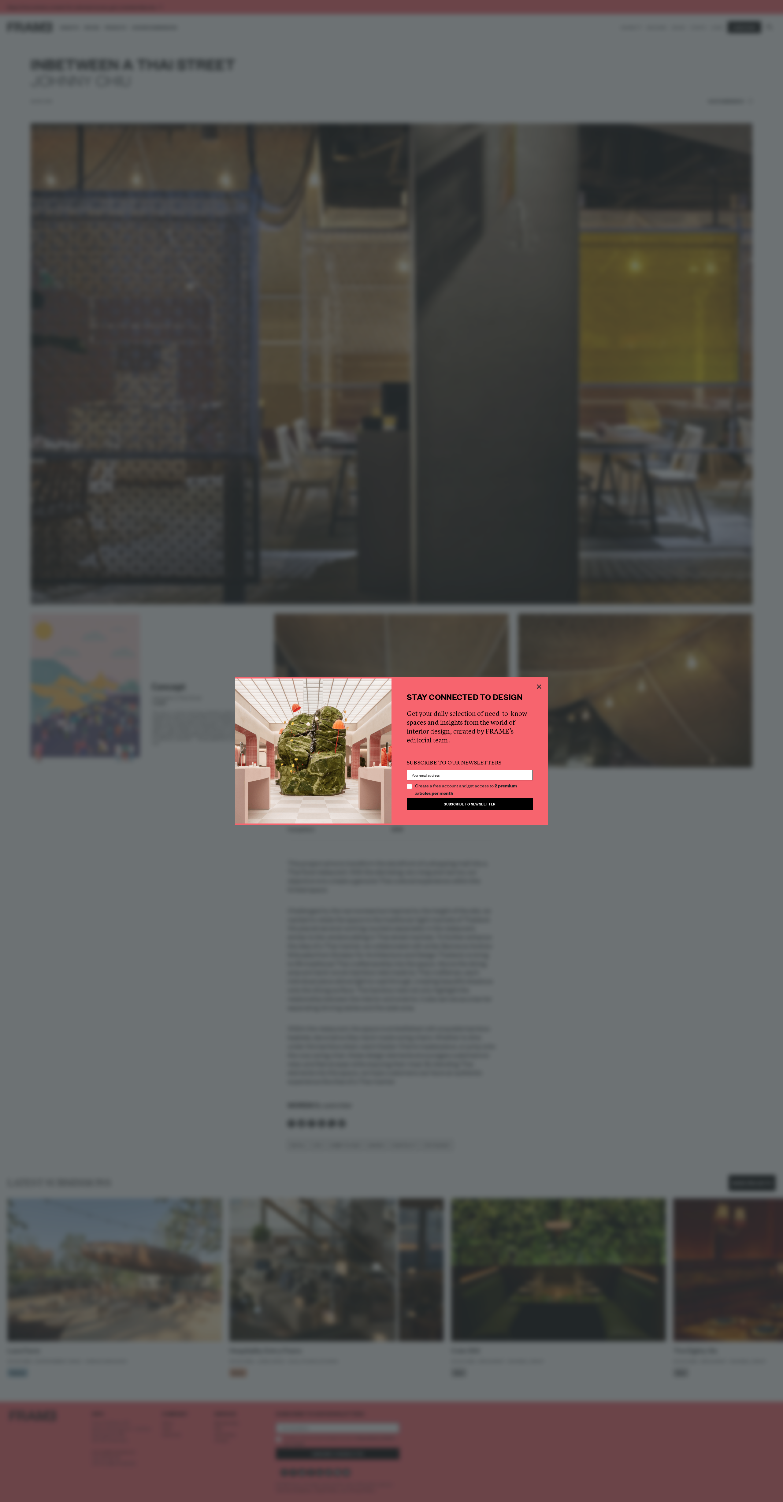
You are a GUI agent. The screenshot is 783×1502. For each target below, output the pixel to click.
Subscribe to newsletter (470, 804)
